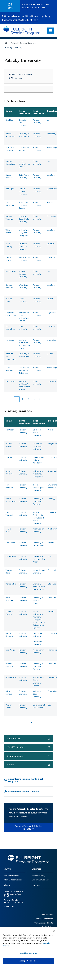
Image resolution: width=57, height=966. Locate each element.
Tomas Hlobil (9, 571)
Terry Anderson (10, 203)
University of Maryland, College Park (24, 233)
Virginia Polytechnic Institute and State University (38, 518)
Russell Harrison (9, 176)
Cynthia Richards (9, 286)
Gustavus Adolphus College (23, 246)
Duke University (23, 327)
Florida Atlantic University (23, 191)
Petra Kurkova (9, 692)
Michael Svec (9, 300)
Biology (50, 354)
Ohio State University (37, 634)
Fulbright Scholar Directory (23, 43)
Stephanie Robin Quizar (11, 313)
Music (50, 430)
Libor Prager (10, 650)
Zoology (51, 498)
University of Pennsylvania (38, 544)
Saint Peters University (24, 176)
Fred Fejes (10, 189)
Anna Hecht (10, 542)
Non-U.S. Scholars (16, 747)
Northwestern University (38, 530)
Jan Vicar (10, 430)
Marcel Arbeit (11, 584)
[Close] (54, 931)
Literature (51, 175)
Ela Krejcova (11, 677)
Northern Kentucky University (23, 274)
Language (52, 633)
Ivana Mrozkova (10, 472)
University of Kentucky (24, 148)
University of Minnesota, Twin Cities (24, 370)
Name (9, 111)
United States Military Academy (38, 460)
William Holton (9, 231)
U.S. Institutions (15, 756)
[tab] (28, 738)
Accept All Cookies (28, 961)
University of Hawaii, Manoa (38, 600)
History (50, 202)
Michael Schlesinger (10, 162)
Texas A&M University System (23, 205)
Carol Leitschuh (10, 368)
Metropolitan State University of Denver (24, 316)
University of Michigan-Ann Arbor (39, 559)
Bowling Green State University (24, 219)
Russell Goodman (10, 135)
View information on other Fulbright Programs (26, 780)
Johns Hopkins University (39, 571)
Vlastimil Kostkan (9, 612)
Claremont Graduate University (37, 446)
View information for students (23, 791)
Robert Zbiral (11, 556)
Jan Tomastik (9, 513)
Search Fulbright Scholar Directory (28, 828)
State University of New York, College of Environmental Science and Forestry (39, 619)
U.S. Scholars (13, 738)
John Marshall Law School (24, 164)
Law (48, 120)
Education (51, 216)
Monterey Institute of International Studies (24, 344)
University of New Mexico (24, 135)
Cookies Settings (28, 953)
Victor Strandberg (10, 327)
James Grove (8, 258)
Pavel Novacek (9, 486)
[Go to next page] (34, 399)
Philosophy (51, 134)
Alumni (10, 764)
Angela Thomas (9, 217)
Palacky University (37, 121)
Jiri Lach (9, 457)
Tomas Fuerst (9, 530)
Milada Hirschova (10, 634)
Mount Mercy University (24, 258)
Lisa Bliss (9, 120)
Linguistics (51, 312)
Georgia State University (23, 123)
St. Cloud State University (37, 433)
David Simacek (9, 599)
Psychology (52, 147)
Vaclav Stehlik (9, 706)
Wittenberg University (23, 286)
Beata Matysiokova (11, 500)
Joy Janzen (10, 340)
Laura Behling (9, 245)
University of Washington (24, 355)
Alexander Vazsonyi (10, 148)
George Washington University (38, 488)
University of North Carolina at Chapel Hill (39, 587)
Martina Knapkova (10, 665)
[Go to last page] (40, 399)
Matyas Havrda (9, 445)
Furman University (23, 300)
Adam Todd (11, 271)
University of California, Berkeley (38, 501)
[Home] (22, 30)
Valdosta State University (37, 694)
